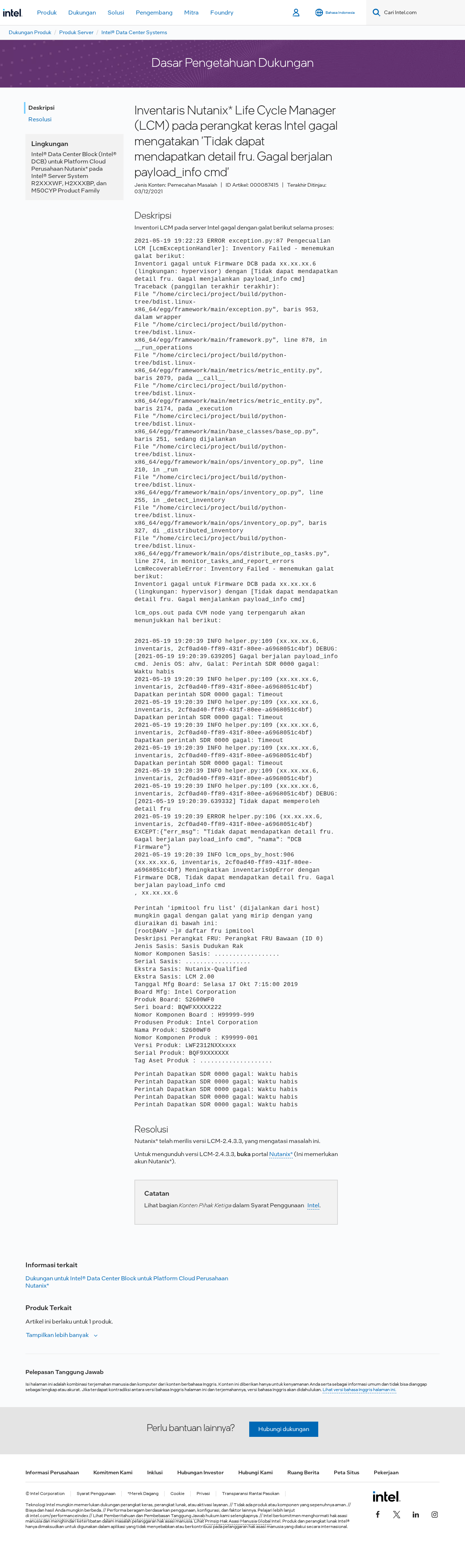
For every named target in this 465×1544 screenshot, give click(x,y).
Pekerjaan (386, 1472)
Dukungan (82, 12)
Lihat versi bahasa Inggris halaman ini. (359, 1390)
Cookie (177, 1493)
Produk (47, 12)
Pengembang (154, 12)
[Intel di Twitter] (397, 1514)
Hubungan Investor (200, 1472)
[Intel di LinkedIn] (416, 1514)
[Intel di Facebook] (378, 1514)
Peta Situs (346, 1472)
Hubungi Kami (255, 1472)
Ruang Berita (303, 1472)
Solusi (116, 12)
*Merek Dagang (143, 1493)
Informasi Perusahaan (52, 1472)
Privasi (203, 1493)
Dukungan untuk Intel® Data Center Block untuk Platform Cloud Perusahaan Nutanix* (126, 1281)
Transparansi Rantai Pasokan (250, 1493)
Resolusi (40, 119)
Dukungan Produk (30, 32)
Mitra (191, 12)
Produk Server (76, 32)
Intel (313, 1205)
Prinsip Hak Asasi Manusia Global (238, 1521)
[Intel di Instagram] (434, 1514)
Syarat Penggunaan (96, 1493)
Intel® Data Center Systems (134, 32)
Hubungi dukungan (283, 1429)
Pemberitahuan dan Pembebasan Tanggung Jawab (154, 1516)
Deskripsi (41, 108)
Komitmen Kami (113, 1472)
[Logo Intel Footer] (387, 1496)
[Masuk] (296, 12)
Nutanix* (281, 1154)
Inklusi (155, 1472)
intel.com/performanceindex (59, 1516)
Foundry (222, 12)
